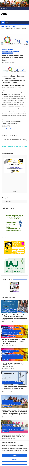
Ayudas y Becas (5, 327)
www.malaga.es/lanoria (8, 128)
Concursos (16, 327)
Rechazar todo (14, 463)
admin (13, 62)
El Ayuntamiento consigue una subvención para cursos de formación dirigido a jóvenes (14, 388)
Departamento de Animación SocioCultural (11, 354)
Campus (11, 327)
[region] (14, 453)
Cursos (4, 309)
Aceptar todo (15, 455)
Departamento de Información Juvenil (10, 51)
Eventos (21, 356)
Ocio (7, 359)
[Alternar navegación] (7, 22)
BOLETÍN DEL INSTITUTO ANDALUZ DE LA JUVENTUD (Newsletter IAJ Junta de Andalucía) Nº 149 (14, 341)
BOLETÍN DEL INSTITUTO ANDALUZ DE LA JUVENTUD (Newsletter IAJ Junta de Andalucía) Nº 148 (14, 365)
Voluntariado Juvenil (11, 336)
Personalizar (14, 459)
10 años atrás (6, 62)
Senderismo (9, 406)
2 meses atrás (6, 368)
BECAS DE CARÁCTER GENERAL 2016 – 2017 (15, 139)
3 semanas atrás (7, 321)
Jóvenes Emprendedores (7, 53)
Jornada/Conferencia (7, 334)
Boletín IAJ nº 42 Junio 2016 (10, 135)
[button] (13, 191)
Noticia (21, 311)
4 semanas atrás (7, 345)
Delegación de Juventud (7, 49)
